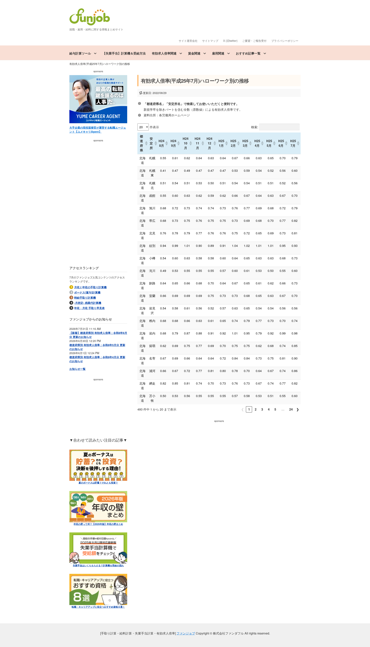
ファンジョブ (186, 633)
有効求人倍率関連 (164, 53)
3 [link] (262, 409)
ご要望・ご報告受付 (254, 41)
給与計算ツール (80, 53)
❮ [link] (242, 409)
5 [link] (275, 409)
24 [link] (291, 409)
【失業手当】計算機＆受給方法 (124, 53)
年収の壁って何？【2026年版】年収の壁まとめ (98, 524)
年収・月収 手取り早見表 (89, 308)
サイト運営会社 (188, 41)
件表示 (154, 127)
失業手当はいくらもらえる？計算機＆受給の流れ (98, 565)
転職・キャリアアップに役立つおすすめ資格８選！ (98, 606)
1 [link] (249, 409)
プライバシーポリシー (284, 41)
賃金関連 (194, 53)
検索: (254, 127)
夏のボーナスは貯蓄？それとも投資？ (98, 482)
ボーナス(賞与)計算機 (87, 292)
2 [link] (255, 409)
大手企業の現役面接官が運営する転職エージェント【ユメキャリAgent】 (97, 129)
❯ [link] (297, 409)
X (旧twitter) (230, 41)
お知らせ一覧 (77, 369)
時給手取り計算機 (85, 297)
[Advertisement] (219, 451)
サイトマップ (210, 41)
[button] (145, 143)
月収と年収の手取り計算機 (90, 287)
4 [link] (269, 409)
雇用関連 (218, 53)
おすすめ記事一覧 (248, 53)
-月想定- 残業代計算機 (87, 303)
